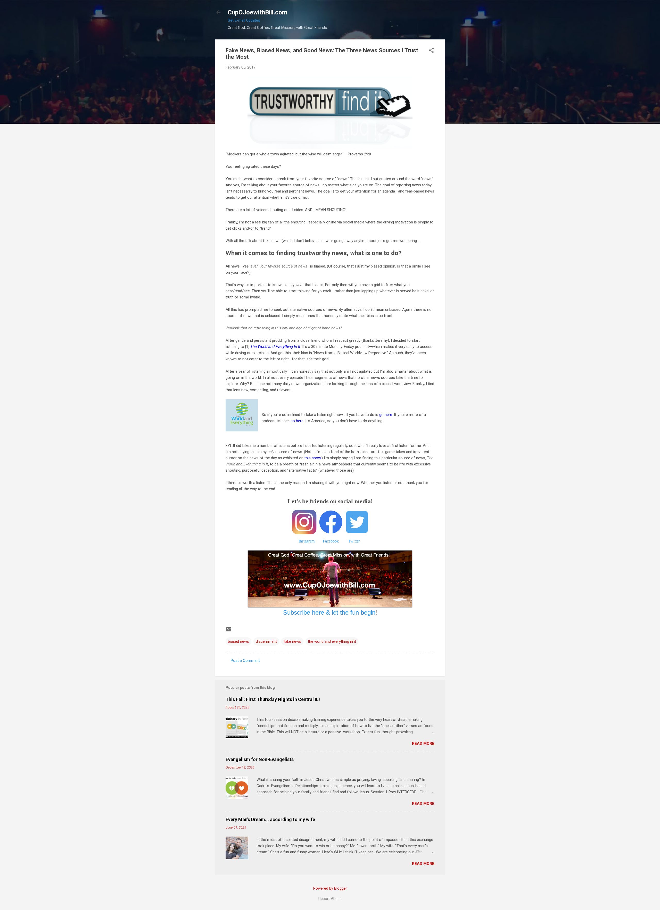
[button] (431, 50)
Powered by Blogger (330, 888)
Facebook (331, 541)
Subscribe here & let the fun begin (329, 612)
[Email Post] (229, 631)
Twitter (354, 541)
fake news (292, 641)
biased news (238, 641)
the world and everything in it (332, 641)
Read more (423, 743)
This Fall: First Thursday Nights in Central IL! (273, 699)
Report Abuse (330, 898)
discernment (266, 641)
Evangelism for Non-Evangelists (260, 759)
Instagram (307, 541)
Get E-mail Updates (244, 20)
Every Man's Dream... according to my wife (270, 819)
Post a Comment (245, 660)
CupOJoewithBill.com (257, 12)
